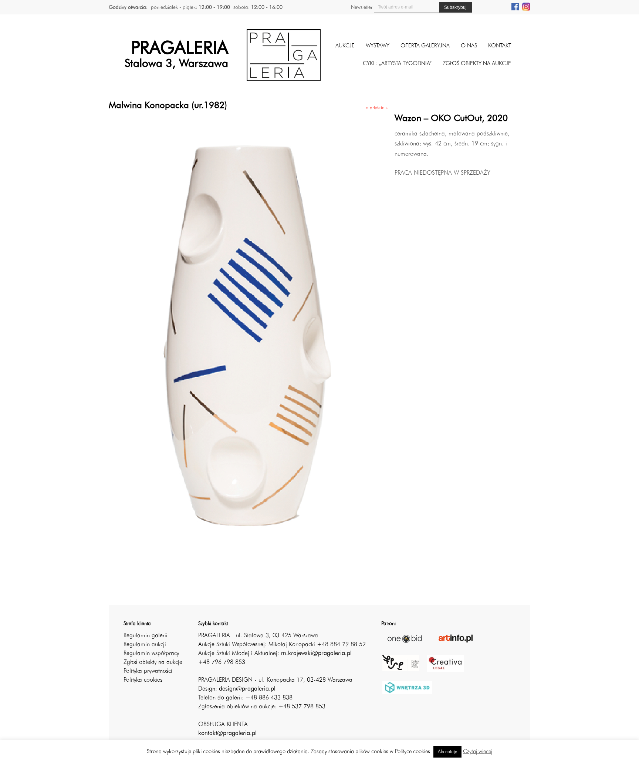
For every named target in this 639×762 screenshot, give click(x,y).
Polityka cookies (143, 680)
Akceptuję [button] (447, 751)
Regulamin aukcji (145, 645)
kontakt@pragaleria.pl (227, 733)
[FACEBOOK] (515, 6)
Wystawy (377, 46)
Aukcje (345, 46)
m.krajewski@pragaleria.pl (316, 654)
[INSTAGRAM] (526, 6)
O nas (469, 46)
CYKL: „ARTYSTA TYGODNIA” (397, 64)
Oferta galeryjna (425, 46)
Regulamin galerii (146, 636)
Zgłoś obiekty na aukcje (153, 662)
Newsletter (361, 7)
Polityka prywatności (148, 671)
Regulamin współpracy (151, 654)
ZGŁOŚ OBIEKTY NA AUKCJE (477, 64)
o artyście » (377, 107)
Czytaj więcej (477, 752)
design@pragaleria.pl (247, 689)
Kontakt (499, 46)
